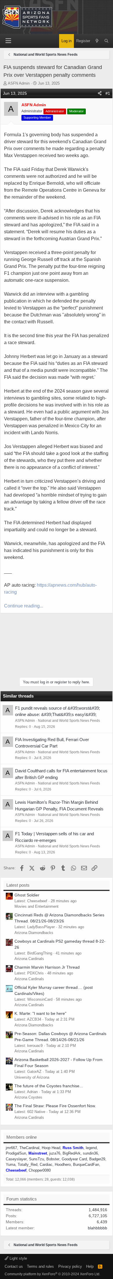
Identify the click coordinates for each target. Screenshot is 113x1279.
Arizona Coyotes (28, 1097)
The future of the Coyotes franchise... (48, 1086)
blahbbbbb (97, 1228)
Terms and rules (40, 1266)
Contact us (14, 1266)
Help (90, 1266)
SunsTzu (36, 1159)
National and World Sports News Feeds (69, 721)
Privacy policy (70, 1266)
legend (91, 1148)
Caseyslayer (16, 1159)
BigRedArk (72, 1153)
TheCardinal (29, 1148)
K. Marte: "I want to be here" (40, 1013)
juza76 (54, 1153)
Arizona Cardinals (29, 959)
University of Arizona (31, 1077)
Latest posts (18, 885)
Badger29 (97, 1159)
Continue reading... (23, 605)
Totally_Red (27, 1164)
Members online (21, 1137)
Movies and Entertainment (36, 906)
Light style (17, 1258)
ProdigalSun (16, 1153)
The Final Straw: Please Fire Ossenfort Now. (55, 1105)
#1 (107, 93)
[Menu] (8, 41)
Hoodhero (63, 1164)
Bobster (52, 1159)
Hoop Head (51, 1148)
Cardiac (46, 1164)
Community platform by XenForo (52, 1274)
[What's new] (97, 41)
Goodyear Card (74, 1159)
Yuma (10, 1164)
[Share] (99, 93)
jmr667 (11, 1148)
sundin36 (90, 1153)
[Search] (106, 41)
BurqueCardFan (86, 1164)
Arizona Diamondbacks (33, 933)
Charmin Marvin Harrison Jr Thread (47, 967)
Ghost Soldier (26, 895)
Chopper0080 (40, 1170)
